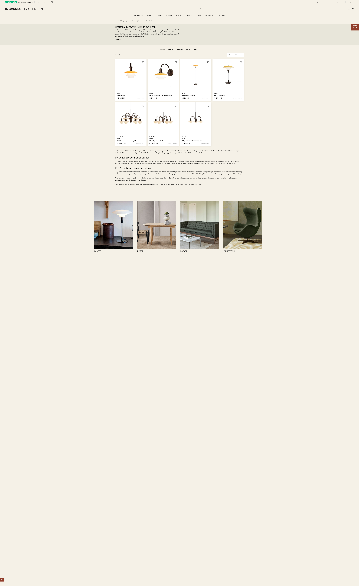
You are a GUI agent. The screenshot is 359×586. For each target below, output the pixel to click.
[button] (235, 55)
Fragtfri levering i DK (42, 2)
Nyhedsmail (320, 2)
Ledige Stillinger (339, 2)
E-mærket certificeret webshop (62, 2)
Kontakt (329, 2)
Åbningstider (351, 2)
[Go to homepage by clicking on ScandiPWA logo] (24, 9)
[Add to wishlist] (143, 62)
